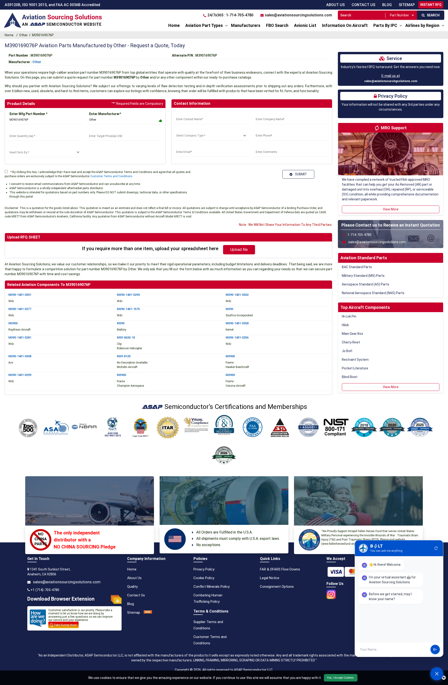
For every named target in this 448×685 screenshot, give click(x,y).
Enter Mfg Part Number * (28, 114)
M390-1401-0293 (128, 294)
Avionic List (305, 25)
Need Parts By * (20, 146)
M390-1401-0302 (237, 294)
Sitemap (133, 612)
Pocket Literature (355, 368)
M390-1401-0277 (19, 309)
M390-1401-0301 (19, 294)
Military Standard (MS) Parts (363, 276)
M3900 (13, 323)
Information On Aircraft (345, 25)
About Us (335, 5)
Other (23, 35)
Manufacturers (245, 25)
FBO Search (277, 25)
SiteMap (407, 5)
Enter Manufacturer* (105, 114)
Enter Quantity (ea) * (24, 130)
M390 (229, 309)
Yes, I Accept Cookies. (340, 677)
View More (391, 209)
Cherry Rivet (351, 342)
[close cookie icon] (444, 677)
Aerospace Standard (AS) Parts (365, 284)
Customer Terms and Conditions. (111, 176)
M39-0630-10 (126, 337)
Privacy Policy (203, 569)
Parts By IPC (385, 25)
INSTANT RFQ (430, 5)
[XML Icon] (148, 612)
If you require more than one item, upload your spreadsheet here (150, 248)
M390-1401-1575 (128, 309)
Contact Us (363, 5)
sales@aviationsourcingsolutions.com (390, 81)
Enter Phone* (265, 130)
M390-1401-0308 (19, 356)
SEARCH (432, 15)
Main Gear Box (352, 333)
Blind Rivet (349, 377)
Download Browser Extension (60, 599)
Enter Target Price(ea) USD (109, 130)
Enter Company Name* (272, 113)
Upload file (239, 249)
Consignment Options (277, 586)
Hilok (345, 325)
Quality (132, 586)
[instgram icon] (331, 593)
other (36, 62)
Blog (387, 5)
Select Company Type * (192, 130)
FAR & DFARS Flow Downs (280, 569)
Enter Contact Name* (191, 113)
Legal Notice (269, 578)
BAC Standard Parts (357, 267)
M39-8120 (123, 356)
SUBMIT (300, 174)
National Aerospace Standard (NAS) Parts (373, 293)
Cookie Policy (203, 578)
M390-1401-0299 (19, 375)
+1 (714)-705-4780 (45, 590)
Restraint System (355, 359)
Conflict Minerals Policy (211, 586)
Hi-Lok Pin (349, 316)
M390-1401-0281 (19, 337)
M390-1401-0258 (237, 323)
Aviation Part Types (204, 25)
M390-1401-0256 (237, 337)
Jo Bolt (347, 351)
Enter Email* (184, 146)
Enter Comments (268, 146)
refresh (436, 548)
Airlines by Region (422, 25)
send (435, 649)
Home (174, 25)
